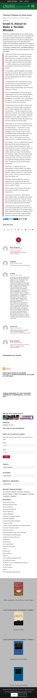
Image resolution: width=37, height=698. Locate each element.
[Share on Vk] (25, 229)
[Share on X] (8, 229)
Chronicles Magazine (9, 518)
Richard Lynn (6, 551)
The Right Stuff (7, 565)
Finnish (13, 492)
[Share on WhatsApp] (11, 229)
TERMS (21, 1)
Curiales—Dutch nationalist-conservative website (16, 525)
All (3, 492)
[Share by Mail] (32, 229)
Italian (10, 494)
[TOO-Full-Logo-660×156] (15, 6)
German (26, 492)
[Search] (28, 6)
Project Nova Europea (9, 546)
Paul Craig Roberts (8, 544)
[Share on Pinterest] (15, 229)
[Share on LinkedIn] (18, 229)
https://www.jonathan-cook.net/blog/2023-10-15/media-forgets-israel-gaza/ (18, 252)
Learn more (22, 694)
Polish (16, 494)
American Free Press (9, 502)
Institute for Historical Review (11, 537)
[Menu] (32, 6)
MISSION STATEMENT (12, 1)
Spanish (6, 496)
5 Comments (15, 18)
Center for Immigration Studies (11, 516)
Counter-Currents (8, 523)
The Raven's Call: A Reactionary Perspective (15, 562)
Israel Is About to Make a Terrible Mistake (14, 27)
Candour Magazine (8, 514)
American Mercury (8, 507)
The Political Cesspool (9, 560)
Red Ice (5, 548)
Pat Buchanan (7, 541)
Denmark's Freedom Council (11, 528)
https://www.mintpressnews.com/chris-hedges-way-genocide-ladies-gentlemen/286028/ (19, 346)
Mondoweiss (6, 539)
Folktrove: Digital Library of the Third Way (14, 532)
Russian (31, 494)
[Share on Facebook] (4, 229)
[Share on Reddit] (29, 229)
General (22, 18)
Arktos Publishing (8, 511)
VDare (4, 569)
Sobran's (5, 555)
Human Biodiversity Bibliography (12, 535)
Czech (8, 492)
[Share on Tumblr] (22, 229)
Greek (5, 494)
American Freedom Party (10, 504)
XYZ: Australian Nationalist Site (11, 572)
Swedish (13, 496)
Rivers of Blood (7, 553)
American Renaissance (9, 509)
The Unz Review (7, 567)
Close (14, 694)
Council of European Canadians (11, 521)
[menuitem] (12, 1)
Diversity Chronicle (8, 530)
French (20, 492)
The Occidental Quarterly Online (12, 558)
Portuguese (23, 494)
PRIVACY (27, 1)
